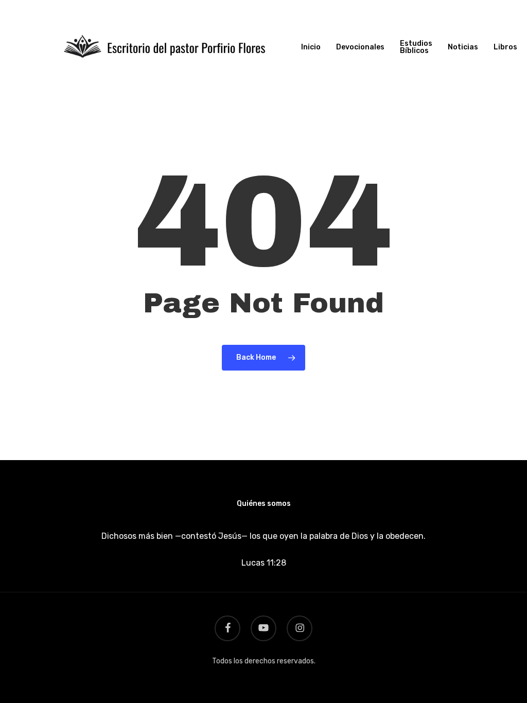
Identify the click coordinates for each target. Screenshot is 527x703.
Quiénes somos (264, 503)
